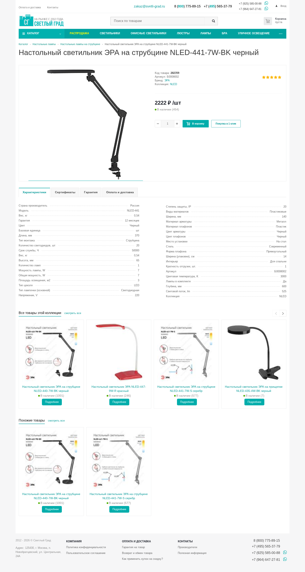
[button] (85, 180)
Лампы (205, 33)
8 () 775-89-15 (187, 6)
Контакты (185, 541)
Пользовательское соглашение (85, 553)
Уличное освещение (254, 33)
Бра (224, 33)
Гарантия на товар (133, 547)
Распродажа (79, 33)
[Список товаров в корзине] (276, 21)
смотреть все (72, 313)
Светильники (110, 33)
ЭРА (167, 80)
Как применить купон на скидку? (142, 558)
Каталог (33, 33)
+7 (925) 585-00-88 (250, 3)
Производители (187, 547)
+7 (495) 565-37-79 (266, 546)
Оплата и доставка (136, 541)
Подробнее (52, 401)
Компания (74, 541)
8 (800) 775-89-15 (266, 540)
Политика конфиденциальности (86, 547)
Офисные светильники (148, 33)
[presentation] (276, 313)
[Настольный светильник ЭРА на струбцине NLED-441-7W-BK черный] (85, 123)
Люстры (183, 33)
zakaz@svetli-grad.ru (149, 6)
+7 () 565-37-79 (218, 6)
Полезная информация (192, 553)
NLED (173, 84)
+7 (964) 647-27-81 (250, 9)
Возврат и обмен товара (137, 553)
